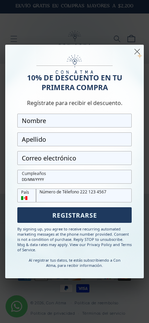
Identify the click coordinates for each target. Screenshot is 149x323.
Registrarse (74, 215)
